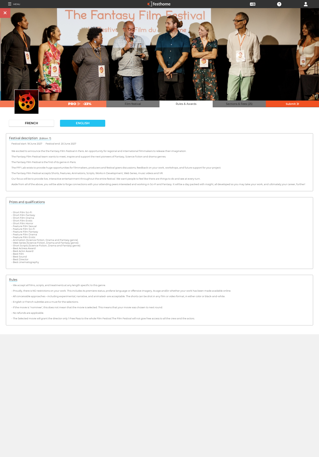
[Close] (5, 13)
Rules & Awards (186, 104)
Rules (13, 279)
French (31, 123)
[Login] (306, 3)
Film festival (133, 104)
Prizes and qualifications (27, 202)
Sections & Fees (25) (239, 104)
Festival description (30, 138)
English (83, 123)
